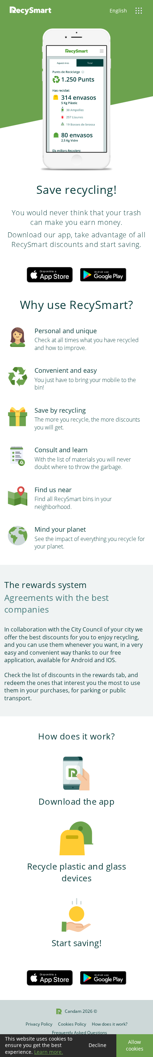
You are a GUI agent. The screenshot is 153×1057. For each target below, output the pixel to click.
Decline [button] (97, 1045)
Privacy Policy (39, 1024)
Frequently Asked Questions (79, 1033)
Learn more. (48, 1051)
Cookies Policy (72, 1024)
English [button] (118, 10)
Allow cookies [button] (134, 1045)
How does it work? (109, 1024)
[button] (135, 10)
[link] (30, 10)
